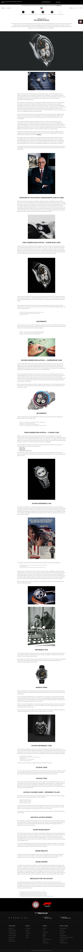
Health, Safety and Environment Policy (66, 937)
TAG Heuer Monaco (12, 937)
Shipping (44, 935)
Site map (27, 937)
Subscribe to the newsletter (66, 918)
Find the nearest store (48, 918)
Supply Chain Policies (63, 939)
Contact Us (45, 928)
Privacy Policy (62, 930)
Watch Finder (11, 928)
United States (46, 1)
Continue (59, 2)
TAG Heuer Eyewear (12, 941)
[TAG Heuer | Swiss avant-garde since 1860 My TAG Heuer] (41, 913)
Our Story (27, 930)
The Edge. (39, 134)
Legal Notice (62, 941)
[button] (78, 8)
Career (27, 935)
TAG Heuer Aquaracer (12, 935)
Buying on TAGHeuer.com (47, 939)
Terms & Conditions (63, 928)
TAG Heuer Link (11, 939)
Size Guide (44, 941)
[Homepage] (41, 8)
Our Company (28, 928)
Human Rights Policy (63, 935)
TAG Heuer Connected (12, 930)
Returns (44, 937)
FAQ (43, 930)
